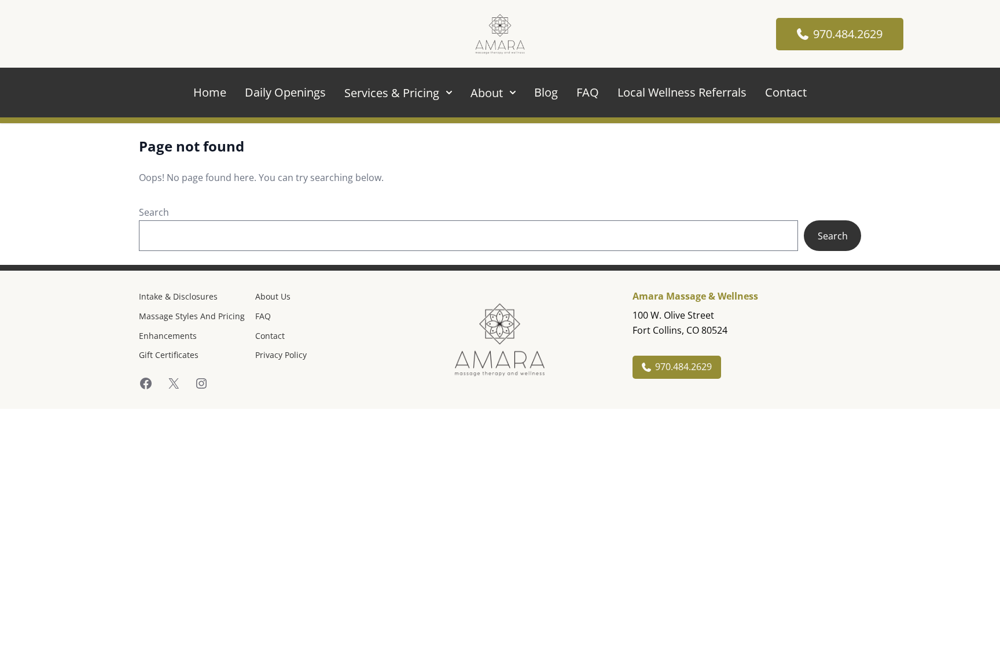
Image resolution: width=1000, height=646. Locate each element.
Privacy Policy (281, 354)
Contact (786, 92)
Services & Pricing (391, 93)
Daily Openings (285, 92)
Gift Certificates (168, 354)
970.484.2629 (848, 34)
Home (209, 92)
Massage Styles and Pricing (192, 316)
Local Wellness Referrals (682, 92)
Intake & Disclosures (178, 296)
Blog (546, 92)
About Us (273, 296)
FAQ (587, 92)
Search (154, 212)
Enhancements (168, 335)
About (486, 93)
